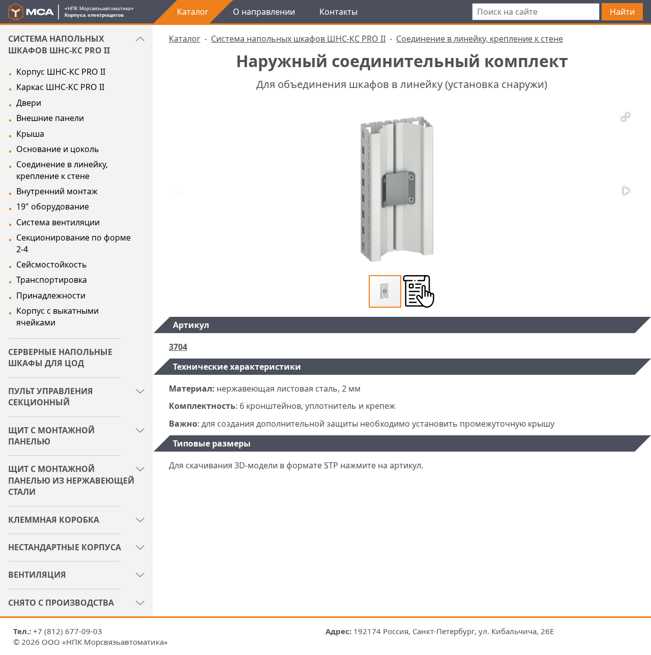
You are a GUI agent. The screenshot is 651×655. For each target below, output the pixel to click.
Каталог (193, 11)
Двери (28, 102)
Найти (622, 11)
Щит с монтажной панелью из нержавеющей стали (71, 480)
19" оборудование (52, 206)
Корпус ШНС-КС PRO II (60, 71)
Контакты (338, 11)
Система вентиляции (58, 222)
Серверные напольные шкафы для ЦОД (60, 357)
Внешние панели (50, 118)
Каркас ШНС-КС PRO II (60, 87)
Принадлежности (50, 295)
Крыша (30, 133)
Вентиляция (37, 574)
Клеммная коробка (53, 519)
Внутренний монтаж (57, 191)
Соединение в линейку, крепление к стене (62, 170)
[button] (625, 117)
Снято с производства (61, 602)
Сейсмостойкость (51, 264)
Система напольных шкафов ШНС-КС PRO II (59, 44)
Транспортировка (51, 279)
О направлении (264, 11)
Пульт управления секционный (50, 396)
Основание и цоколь (57, 149)
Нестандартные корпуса (64, 547)
